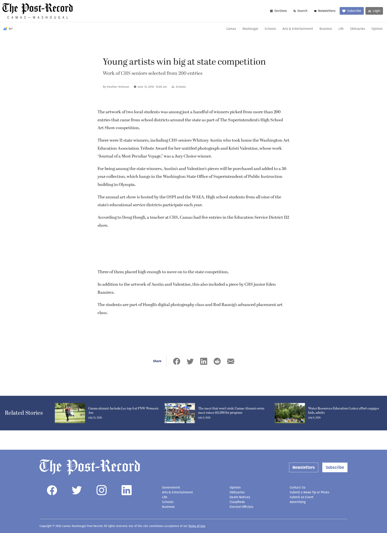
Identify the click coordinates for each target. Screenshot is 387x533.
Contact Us (297, 487)
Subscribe (354, 11)
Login (376, 11)
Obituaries (357, 29)
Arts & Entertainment (297, 29)
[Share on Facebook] (176, 361)
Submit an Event (301, 497)
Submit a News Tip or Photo (309, 492)
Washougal (250, 29)
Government (171, 487)
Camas (231, 29)
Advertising (298, 502)
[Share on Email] (230, 361)
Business (325, 29)
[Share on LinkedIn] (203, 361)
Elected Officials (241, 507)
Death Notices (240, 497)
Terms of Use (196, 526)
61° (11, 29)
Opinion (377, 29)
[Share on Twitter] (190, 361)
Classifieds (237, 502)
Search (302, 11)
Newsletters (326, 11)
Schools (270, 29)
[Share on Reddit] (217, 361)
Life (341, 29)
